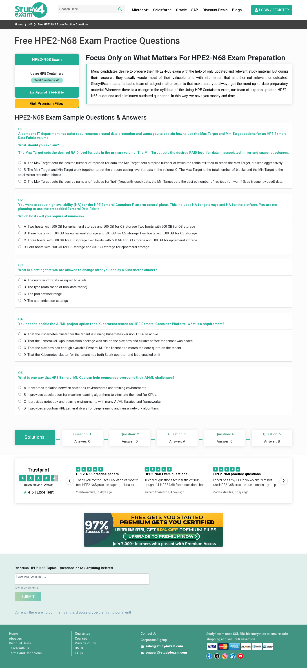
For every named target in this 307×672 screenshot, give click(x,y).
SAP (194, 10)
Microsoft (140, 10)
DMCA (79, 648)
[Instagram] (225, 656)
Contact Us (148, 633)
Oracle (181, 10)
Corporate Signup (154, 640)
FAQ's (79, 653)
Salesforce (162, 10)
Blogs (237, 10)
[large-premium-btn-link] (153, 530)
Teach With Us (19, 648)
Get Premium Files (46, 103)
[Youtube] (240, 656)
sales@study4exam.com (164, 646)
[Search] (119, 9)
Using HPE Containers (46, 73)
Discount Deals (215, 10)
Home (19, 24)
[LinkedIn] (233, 656)
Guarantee (82, 633)
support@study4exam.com (166, 652)
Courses (81, 638)
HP (30, 24)
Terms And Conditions (25, 653)
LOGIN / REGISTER (273, 10)
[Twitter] (217, 656)
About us (15, 638)
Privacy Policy (85, 643)
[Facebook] (209, 656)
